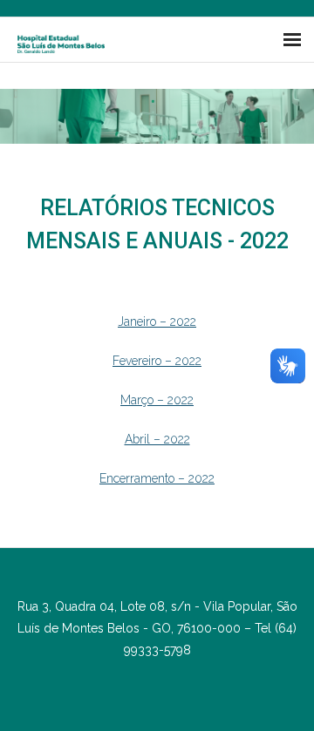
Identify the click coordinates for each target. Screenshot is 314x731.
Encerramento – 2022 (157, 478)
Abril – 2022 (157, 439)
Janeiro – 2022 (157, 321)
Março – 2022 (157, 400)
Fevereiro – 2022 (157, 361)
